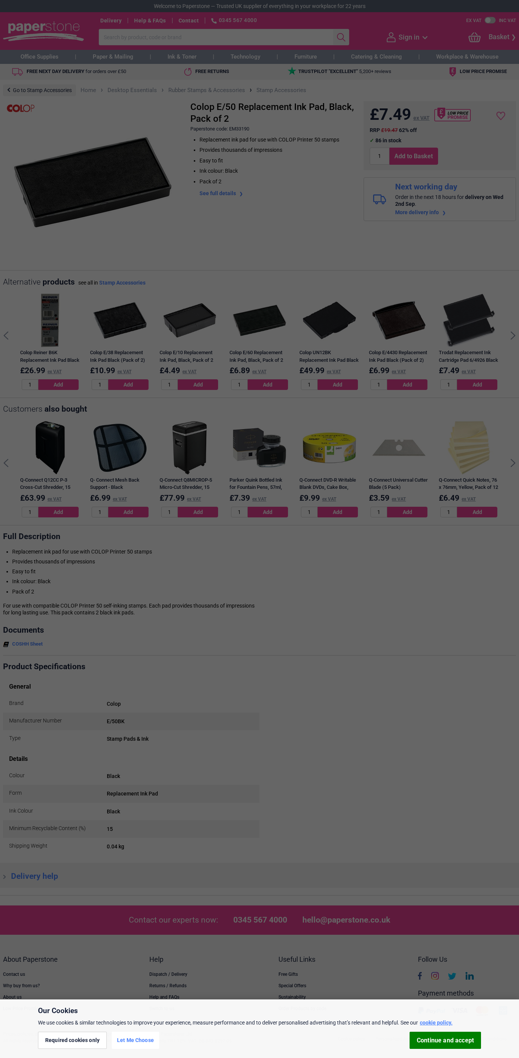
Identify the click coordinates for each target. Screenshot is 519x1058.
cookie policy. (436, 1023)
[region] (259, 1028)
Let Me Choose (135, 1040)
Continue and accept (445, 1040)
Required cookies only (72, 1040)
